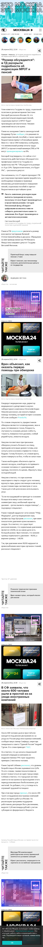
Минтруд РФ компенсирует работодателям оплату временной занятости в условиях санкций (25, 854)
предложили (17, 231)
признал (23, 793)
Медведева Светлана (18, 278)
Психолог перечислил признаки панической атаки (24, 590)
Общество (22, 50)
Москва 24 (21, 30)
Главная (4, 55)
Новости (12, 55)
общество (4, 284)
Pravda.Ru (22, 417)
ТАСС (28, 747)
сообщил (20, 134)
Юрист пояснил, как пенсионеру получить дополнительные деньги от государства (25, 263)
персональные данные (24, 931)
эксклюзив (13, 284)
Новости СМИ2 (6, 321)
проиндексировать (15, 151)
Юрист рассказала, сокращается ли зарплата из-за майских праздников (25, 861)
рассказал (28, 518)
